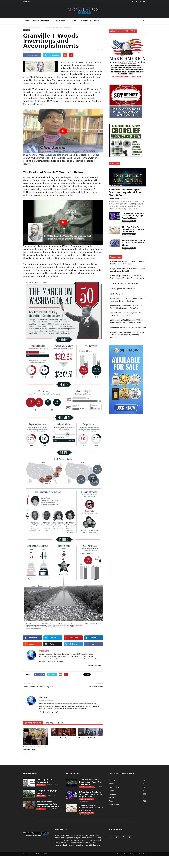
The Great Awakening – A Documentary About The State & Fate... (125, 192)
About (125, 854)
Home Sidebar (41, 795)
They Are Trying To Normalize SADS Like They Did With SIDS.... (133, 229)
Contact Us (142, 854)
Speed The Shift (114, 198)
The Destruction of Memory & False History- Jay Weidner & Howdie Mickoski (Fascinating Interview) (127, 334)
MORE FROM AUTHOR (53, 723)
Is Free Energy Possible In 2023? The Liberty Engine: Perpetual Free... (133, 215)
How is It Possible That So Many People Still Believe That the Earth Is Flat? (125, 314)
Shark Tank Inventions (95, 687)
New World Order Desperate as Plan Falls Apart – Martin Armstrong (47, 804)
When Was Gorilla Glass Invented (89, 738)
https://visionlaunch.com (46, 700)
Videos (73, 21)
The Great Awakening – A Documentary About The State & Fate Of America (127, 263)
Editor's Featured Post (115, 185)
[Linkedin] (136, 1)
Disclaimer (133, 854)
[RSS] (140, 1)
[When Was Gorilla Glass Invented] (90, 732)
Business (112, 797)
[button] (143, 21)
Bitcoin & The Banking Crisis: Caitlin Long (124, 283)
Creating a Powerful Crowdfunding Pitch (38, 687)
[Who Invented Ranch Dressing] (63, 732)
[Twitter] (144, 1)
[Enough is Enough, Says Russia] (29, 794)
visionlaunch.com (94, 665)
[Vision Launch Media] (84, 11)
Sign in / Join (27, 1)
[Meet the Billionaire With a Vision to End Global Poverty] (35, 736)
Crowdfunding (114, 787)
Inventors (26, 30)
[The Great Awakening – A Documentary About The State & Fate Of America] (127, 177)
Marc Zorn (28, 50)
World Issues (41, 784)
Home (27, 21)
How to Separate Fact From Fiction (122, 289)
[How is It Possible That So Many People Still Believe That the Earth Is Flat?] (114, 243)
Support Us (86, 21)
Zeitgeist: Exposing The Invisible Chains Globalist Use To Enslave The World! (127, 270)
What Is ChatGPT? (116, 294)
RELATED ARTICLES (32, 723)
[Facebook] (133, 1)
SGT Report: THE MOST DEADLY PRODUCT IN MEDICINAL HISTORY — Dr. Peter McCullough (126, 321)
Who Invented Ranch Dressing (61, 738)
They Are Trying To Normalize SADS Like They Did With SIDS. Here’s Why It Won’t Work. (126, 307)
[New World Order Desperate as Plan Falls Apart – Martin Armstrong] (29, 805)
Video (111, 801)
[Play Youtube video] (63, 131)
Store (97, 21)
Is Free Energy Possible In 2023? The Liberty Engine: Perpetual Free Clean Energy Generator (127, 277)
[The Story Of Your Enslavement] (29, 783)
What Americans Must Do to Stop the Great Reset (128, 328)
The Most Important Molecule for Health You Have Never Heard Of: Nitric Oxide (126, 300)
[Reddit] (49, 712)
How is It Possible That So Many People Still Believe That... (133, 242)
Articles (26, 744)
